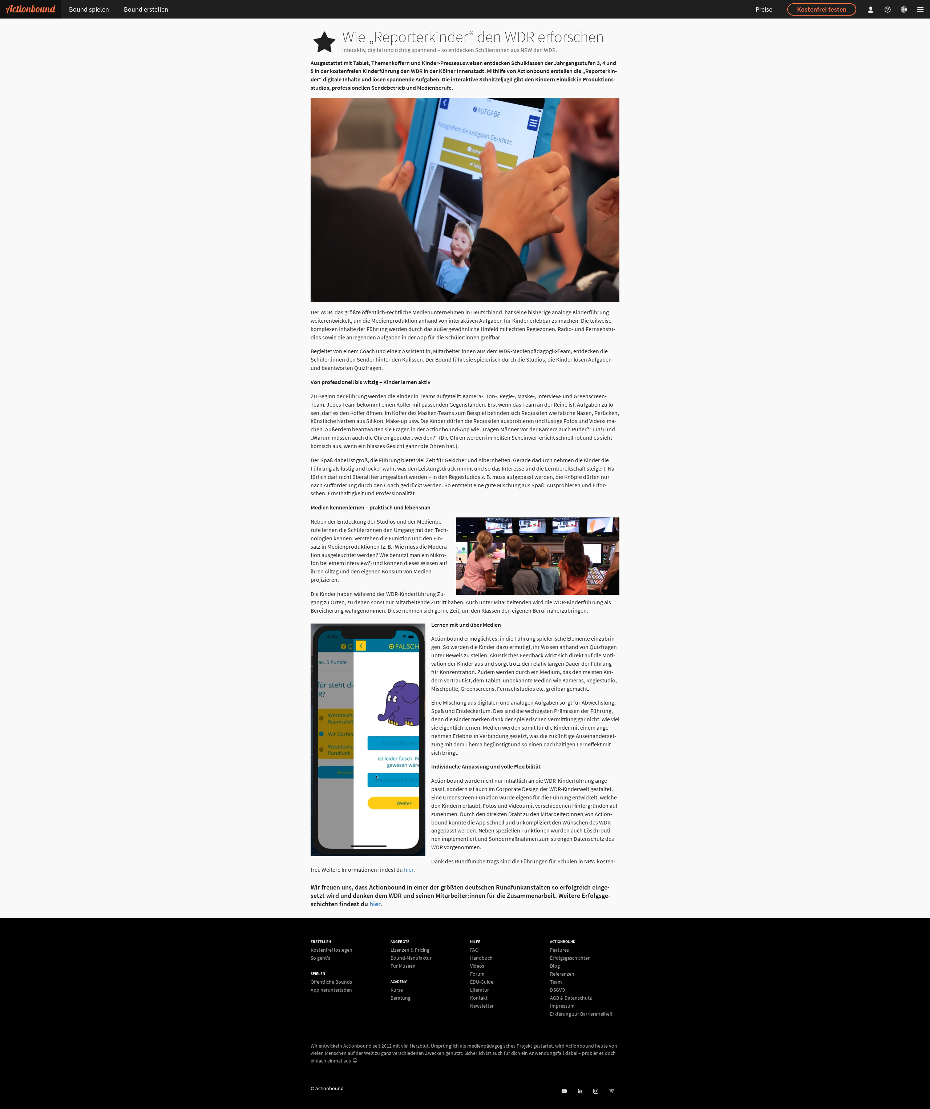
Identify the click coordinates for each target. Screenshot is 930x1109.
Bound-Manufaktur (411, 958)
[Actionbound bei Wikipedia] (611, 1091)
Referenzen (562, 974)
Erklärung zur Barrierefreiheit (581, 1014)
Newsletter (482, 1006)
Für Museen (403, 966)
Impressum (562, 1006)
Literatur (479, 990)
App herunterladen (331, 990)
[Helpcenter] (888, 9)
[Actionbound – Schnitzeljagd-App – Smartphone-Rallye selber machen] (30, 9)
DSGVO (557, 990)
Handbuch (481, 958)
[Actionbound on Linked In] (580, 1091)
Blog (555, 966)
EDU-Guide (481, 982)
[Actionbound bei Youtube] (564, 1091)
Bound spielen (89, 9)
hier (408, 869)
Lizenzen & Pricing (410, 950)
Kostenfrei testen (821, 9)
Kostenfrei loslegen (331, 950)
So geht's (320, 958)
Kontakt (479, 998)
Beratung (401, 998)
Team (556, 982)
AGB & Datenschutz (571, 998)
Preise (764, 9)
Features (559, 950)
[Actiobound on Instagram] (595, 1091)
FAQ (474, 950)
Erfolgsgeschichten (570, 958)
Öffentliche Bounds (331, 982)
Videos (477, 966)
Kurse (397, 990)
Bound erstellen (146, 9)
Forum (477, 974)
